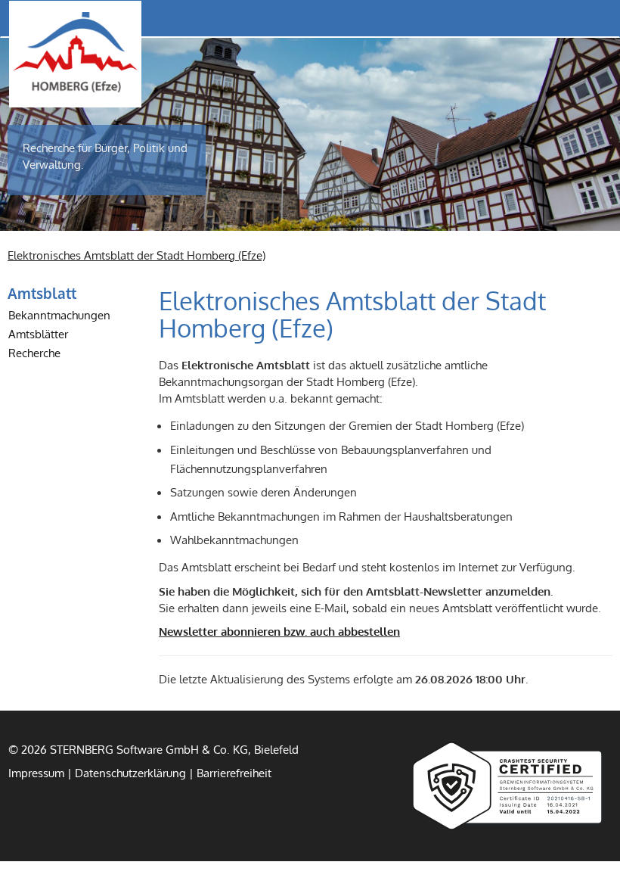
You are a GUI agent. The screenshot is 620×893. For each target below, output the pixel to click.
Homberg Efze (75, 52)
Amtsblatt (42, 293)
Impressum (36, 772)
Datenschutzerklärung (130, 772)
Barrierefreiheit (234, 772)
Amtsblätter (38, 333)
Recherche (34, 352)
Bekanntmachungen (59, 314)
